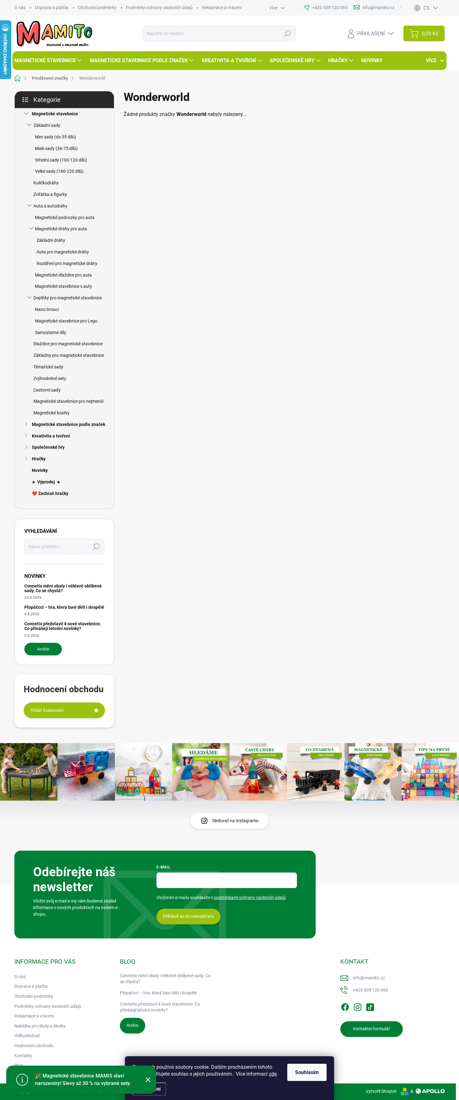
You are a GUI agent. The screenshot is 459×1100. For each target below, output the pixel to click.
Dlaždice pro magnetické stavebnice (67, 343)
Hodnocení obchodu (33, 1045)
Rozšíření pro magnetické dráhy (67, 263)
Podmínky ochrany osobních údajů (159, 7)
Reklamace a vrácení (222, 7)
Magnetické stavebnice (55, 113)
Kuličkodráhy (46, 182)
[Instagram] (357, 1006)
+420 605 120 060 (370, 990)
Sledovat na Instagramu (235, 820)
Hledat (287, 33)
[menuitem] (48, 60)
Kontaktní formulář (371, 1028)
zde (273, 1074)
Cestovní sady (47, 390)
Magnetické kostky (51, 412)
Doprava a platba (51, 7)
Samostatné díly (50, 332)
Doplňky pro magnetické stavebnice (67, 297)
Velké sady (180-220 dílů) (59, 171)
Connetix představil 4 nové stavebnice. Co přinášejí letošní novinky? (62, 626)
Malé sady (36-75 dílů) (56, 148)
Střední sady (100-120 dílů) (61, 160)
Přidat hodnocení (46, 710)
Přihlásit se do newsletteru (188, 916)
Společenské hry (48, 447)
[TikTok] (370, 1006)
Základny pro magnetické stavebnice (68, 355)
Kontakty (23, 1055)
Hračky (39, 458)
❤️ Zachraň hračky (50, 493)
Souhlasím (307, 1072)
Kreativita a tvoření (51, 435)
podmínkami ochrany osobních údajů (250, 897)
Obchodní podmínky (97, 7)
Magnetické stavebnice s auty (63, 286)
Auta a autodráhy (50, 205)
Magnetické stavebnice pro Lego (66, 320)
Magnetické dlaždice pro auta (63, 275)
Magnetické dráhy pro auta (61, 228)
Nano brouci (47, 309)
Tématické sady (48, 366)
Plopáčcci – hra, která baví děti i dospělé (64, 607)
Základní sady (46, 125)
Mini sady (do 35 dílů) (55, 136)
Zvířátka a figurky (50, 194)
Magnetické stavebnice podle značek (68, 424)
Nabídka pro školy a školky (40, 1025)
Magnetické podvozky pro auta (65, 217)
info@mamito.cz (369, 977)
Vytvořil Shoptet (381, 1091)
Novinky (40, 470)
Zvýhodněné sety (49, 378)
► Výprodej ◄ (46, 481)
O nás (20, 7)
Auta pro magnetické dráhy (63, 251)
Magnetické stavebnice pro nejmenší (68, 401)
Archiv (43, 649)
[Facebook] (345, 1006)
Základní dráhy (51, 240)
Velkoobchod (27, 1035)
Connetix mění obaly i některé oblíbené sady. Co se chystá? (63, 588)
